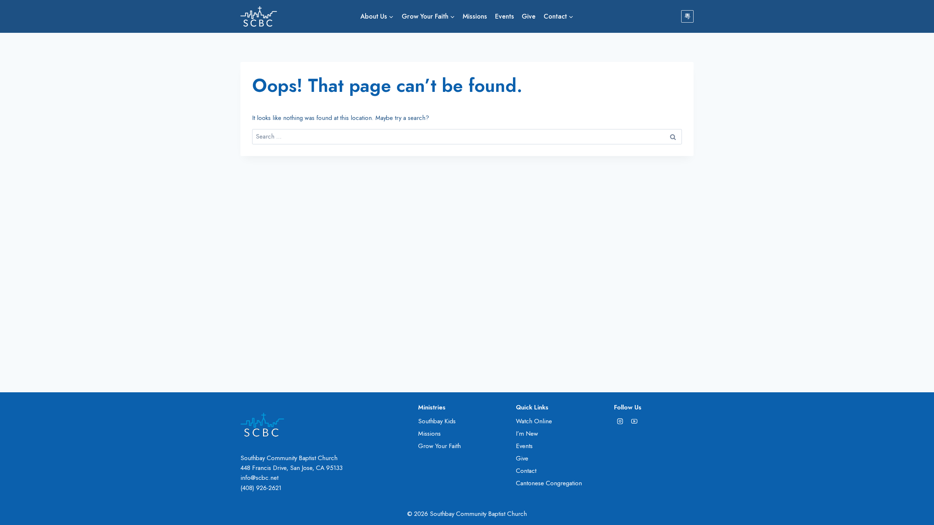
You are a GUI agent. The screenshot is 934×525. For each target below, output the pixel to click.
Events (504, 16)
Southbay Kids (437, 421)
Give (529, 16)
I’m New (527, 433)
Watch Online (534, 421)
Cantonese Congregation (549, 483)
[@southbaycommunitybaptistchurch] (634, 421)
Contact (526, 470)
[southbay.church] (620, 421)
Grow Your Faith (439, 446)
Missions (475, 16)
